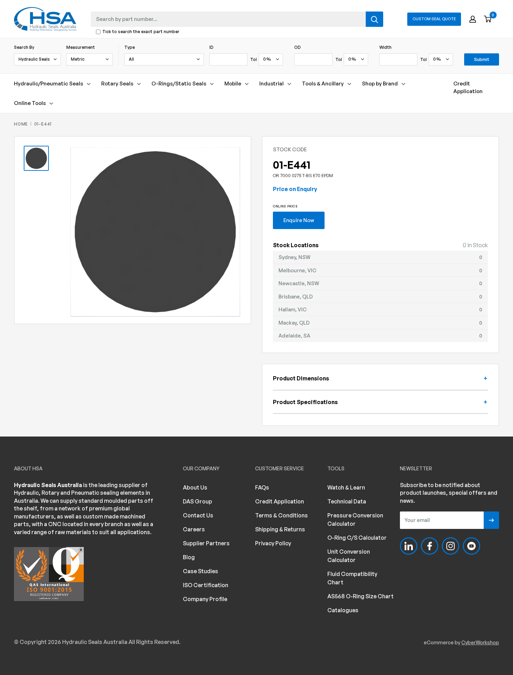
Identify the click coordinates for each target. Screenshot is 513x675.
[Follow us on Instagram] (450, 546)
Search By (24, 47)
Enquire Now (298, 220)
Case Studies (200, 571)
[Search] (374, 19)
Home (21, 124)
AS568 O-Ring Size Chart (360, 596)
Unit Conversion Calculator (348, 555)
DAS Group (197, 501)
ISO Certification (205, 585)
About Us (195, 487)
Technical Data (346, 501)
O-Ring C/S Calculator (357, 537)
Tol (253, 59)
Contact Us (198, 515)
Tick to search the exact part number (140, 32)
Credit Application (468, 87)
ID (211, 47)
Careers (194, 529)
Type (129, 47)
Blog (189, 557)
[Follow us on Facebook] (429, 546)
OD (297, 47)
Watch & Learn (346, 487)
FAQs (262, 487)
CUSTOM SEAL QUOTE (434, 18)
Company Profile (205, 599)
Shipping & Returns (280, 529)
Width (385, 47)
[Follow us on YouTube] (471, 546)
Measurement (80, 47)
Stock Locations (296, 245)
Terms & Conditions (281, 515)
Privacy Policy (273, 543)
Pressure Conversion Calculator (355, 519)
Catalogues (342, 610)
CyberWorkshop (480, 642)
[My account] (472, 19)
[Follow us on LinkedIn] (408, 546)
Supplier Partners (206, 543)
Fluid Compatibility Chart (352, 578)
